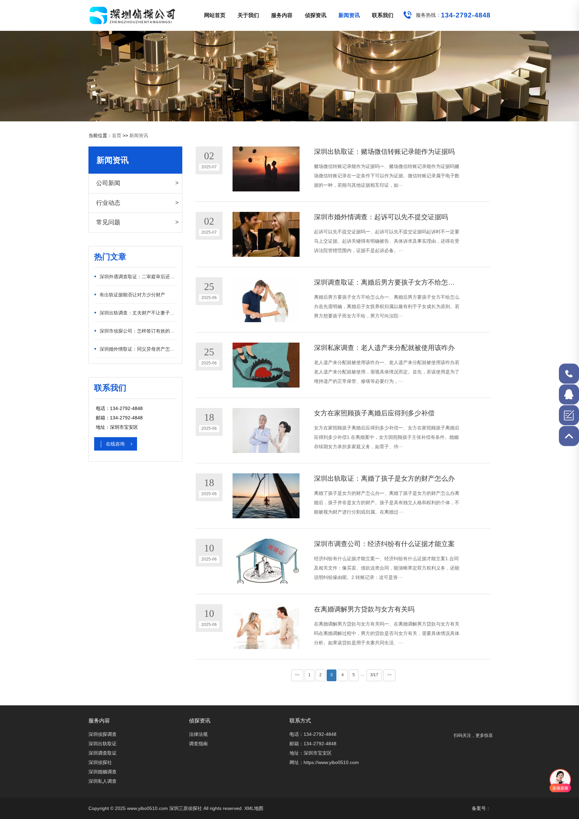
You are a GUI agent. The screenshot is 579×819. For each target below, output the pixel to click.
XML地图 (253, 808)
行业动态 (108, 202)
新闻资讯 (349, 15)
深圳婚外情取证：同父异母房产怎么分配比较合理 (135, 348)
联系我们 (382, 15)
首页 (116, 135)
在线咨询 (116, 444)
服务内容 (282, 15)
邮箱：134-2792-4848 (313, 743)
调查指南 (198, 743)
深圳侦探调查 (102, 734)
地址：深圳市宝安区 (311, 753)
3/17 (374, 674)
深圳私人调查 (102, 781)
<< (297, 674)
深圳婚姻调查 (102, 771)
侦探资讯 (315, 15)
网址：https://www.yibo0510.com (324, 762)
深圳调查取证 (102, 753)
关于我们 (248, 15)
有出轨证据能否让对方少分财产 (129, 294)
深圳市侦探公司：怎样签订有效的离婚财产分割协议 (135, 330)
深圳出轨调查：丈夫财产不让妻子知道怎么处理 (135, 312)
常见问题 (108, 222)
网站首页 (215, 15)
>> (389, 674)
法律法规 (198, 734)
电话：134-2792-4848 (313, 734)
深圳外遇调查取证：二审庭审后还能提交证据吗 (135, 276)
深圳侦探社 (100, 762)
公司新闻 (108, 183)
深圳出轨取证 (102, 743)
